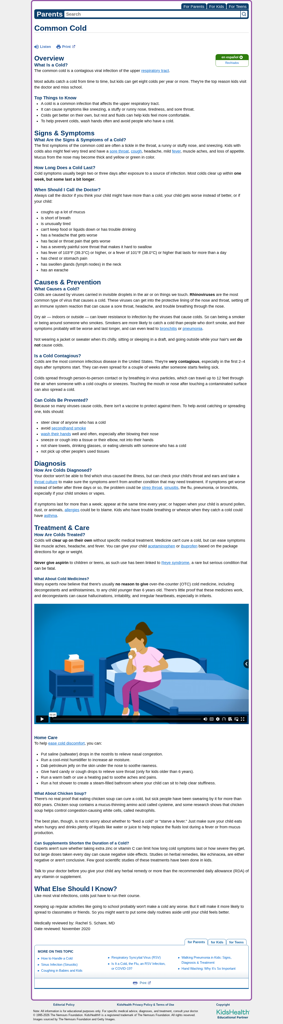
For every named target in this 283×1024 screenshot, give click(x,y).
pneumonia (192, 328)
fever (176, 151)
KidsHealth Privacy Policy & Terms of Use (145, 1004)
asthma (50, 515)
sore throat (119, 151)
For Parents (194, 6)
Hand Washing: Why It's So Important (208, 968)
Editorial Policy (64, 1004)
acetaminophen (161, 546)
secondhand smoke (69, 428)
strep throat (152, 487)
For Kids (216, 6)
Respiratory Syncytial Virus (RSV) (136, 957)
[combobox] (152, 14)
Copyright (223, 1004)
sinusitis (171, 487)
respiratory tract (155, 70)
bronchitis (168, 328)
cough (136, 151)
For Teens (238, 6)
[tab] (236, 942)
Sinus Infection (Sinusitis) (59, 964)
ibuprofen (189, 546)
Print (66, 47)
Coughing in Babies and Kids (61, 970)
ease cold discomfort (66, 743)
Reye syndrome (175, 562)
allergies (72, 510)
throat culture (45, 482)
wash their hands (56, 434)
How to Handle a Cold (57, 958)
